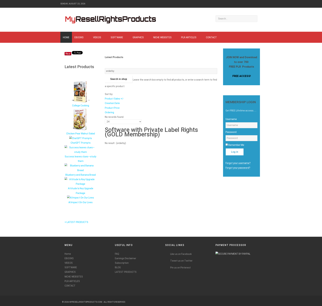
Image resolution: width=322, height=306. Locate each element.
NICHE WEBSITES (74, 276)
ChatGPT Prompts (81, 142)
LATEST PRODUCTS (126, 272)
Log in (234, 151)
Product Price (112, 108)
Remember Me (236, 145)
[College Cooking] (80, 91)
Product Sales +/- (114, 98)
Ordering (109, 112)
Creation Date (112, 103)
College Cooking (80, 105)
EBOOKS (69, 258)
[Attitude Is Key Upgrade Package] (80, 181)
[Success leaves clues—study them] (80, 149)
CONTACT (70, 285)
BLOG (118, 267)
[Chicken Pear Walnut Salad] (80, 119)
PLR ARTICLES (72, 281)
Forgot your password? (238, 167)
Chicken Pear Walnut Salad (80, 133)
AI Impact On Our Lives (80, 202)
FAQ (117, 253)
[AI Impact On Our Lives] (80, 197)
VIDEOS (69, 263)
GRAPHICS (70, 272)
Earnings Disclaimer (125, 258)
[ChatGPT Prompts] (80, 138)
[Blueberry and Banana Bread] (80, 167)
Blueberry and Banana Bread (80, 174)
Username (231, 119)
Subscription (122, 263)
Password (231, 132)
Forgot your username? (238, 163)
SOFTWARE (71, 267)
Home (68, 253)
